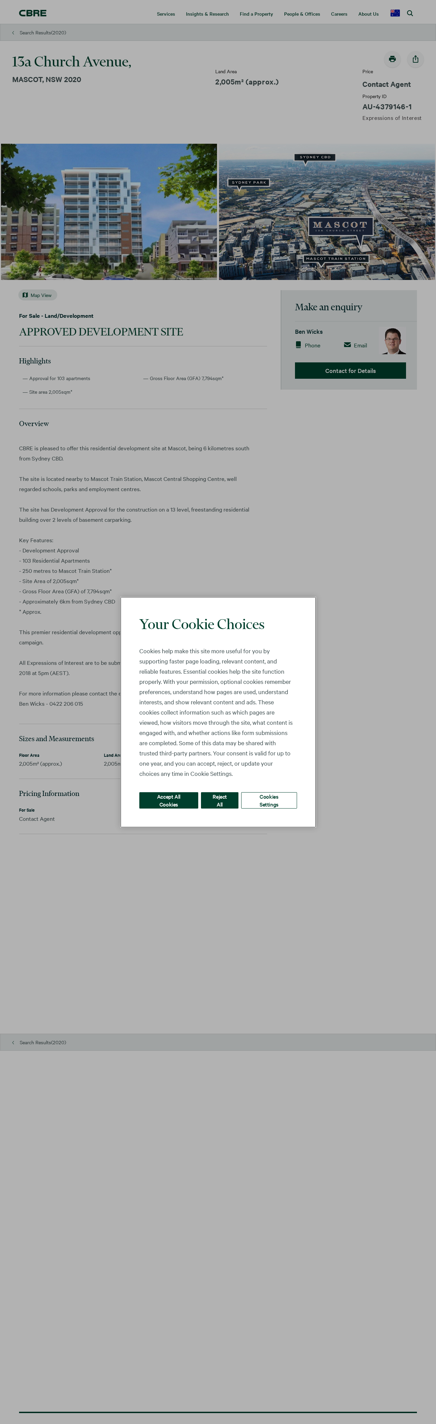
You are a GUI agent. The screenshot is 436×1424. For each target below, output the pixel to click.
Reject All (220, 800)
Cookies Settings (269, 800)
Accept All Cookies (169, 800)
